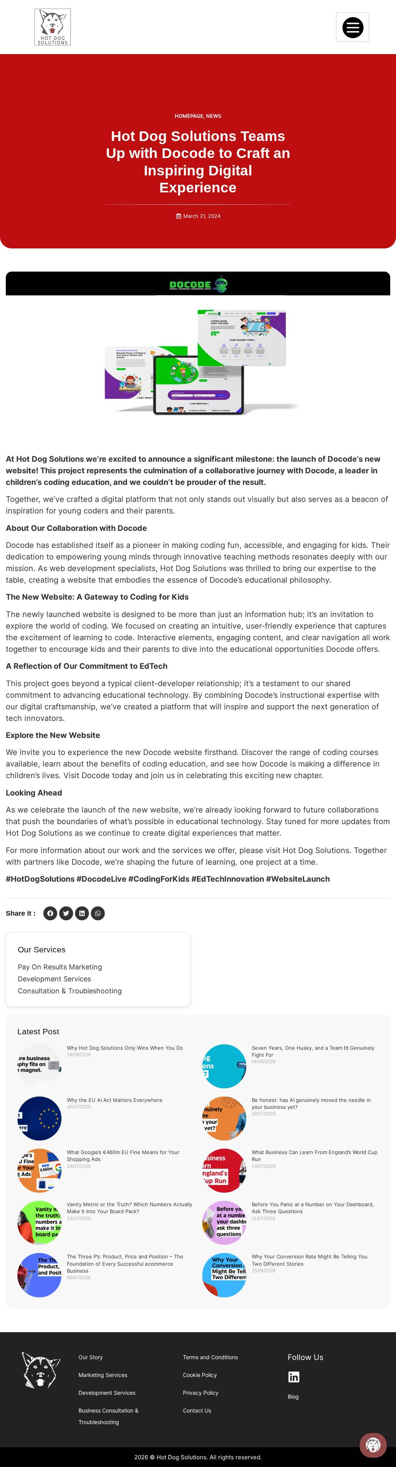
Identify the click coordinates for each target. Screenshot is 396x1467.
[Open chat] (373, 1445)
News (213, 116)
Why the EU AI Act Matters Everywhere (114, 1100)
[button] (50, 913)
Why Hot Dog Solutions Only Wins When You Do (125, 1048)
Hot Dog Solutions (316, 850)
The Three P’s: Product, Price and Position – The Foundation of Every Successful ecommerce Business (125, 1263)
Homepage (189, 116)
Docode (20, 545)
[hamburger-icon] (352, 27)
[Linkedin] (294, 1377)
